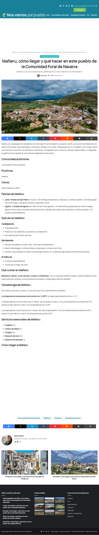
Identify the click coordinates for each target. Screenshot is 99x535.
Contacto (70, 507)
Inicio (48, 15)
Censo (3, 150)
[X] (20, 138)
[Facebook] (7, 138)
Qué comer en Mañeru (7, 160)
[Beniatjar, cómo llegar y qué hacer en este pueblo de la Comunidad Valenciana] (59, 500)
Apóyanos (70, 516)
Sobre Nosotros (72, 504)
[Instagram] (20, 442)
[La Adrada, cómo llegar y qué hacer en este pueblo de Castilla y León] (59, 512)
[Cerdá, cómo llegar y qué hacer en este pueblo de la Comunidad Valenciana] (49, 500)
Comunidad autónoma (8, 143)
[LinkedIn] (32, 138)
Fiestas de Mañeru (6, 153)
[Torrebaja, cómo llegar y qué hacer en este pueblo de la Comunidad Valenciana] (49, 512)
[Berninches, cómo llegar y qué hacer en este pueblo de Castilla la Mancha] (39, 506)
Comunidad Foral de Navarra (27, 52)
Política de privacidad (78, 531)
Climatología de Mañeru (8, 164)
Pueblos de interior (74, 418)
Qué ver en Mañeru (6, 157)
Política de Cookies (91, 531)
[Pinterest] (55, 138)
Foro (88, 15)
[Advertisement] (49, 34)
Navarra (58, 418)
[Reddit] (67, 138)
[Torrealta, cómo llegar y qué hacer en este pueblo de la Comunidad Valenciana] (39, 512)
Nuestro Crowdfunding (74, 513)
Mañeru (48, 418)
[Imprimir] (91, 138)
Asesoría (94, 15)
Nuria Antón (43, 75)
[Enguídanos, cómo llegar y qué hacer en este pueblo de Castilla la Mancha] (49, 506)
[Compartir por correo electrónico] (79, 138)
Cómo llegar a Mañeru (7, 173)
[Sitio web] (15, 442)
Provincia (4, 146)
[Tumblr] (43, 138)
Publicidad (70, 510)
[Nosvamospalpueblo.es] (23, 15)
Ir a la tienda (80, 10)
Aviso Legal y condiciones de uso (61, 531)
